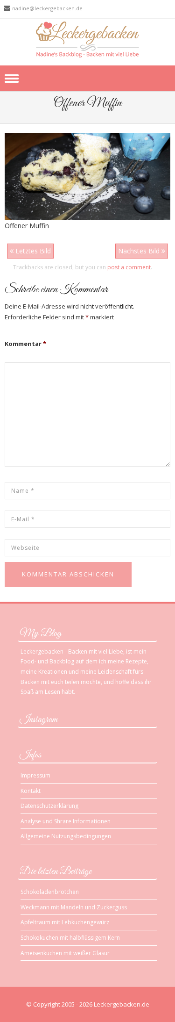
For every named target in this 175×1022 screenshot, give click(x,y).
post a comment (129, 267)
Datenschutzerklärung (49, 806)
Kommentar (25, 343)
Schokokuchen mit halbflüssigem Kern (70, 938)
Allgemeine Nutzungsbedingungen (66, 836)
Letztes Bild (32, 250)
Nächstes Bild (139, 250)
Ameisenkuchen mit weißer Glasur (65, 953)
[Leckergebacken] (87, 39)
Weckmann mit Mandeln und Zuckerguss (74, 907)
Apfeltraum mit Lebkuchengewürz (65, 922)
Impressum (35, 775)
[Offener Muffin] (87, 176)
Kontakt (31, 791)
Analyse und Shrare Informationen (66, 821)
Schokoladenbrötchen (50, 892)
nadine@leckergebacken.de (47, 8)
